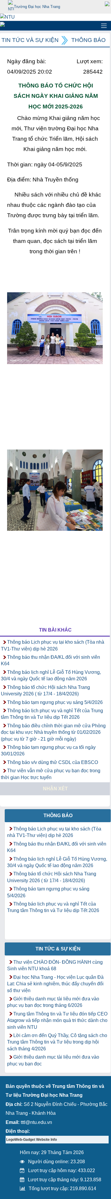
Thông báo (88, 40)
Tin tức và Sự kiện (30, 40)
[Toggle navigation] (104, 25)
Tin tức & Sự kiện (58, 948)
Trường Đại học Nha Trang (37, 6)
